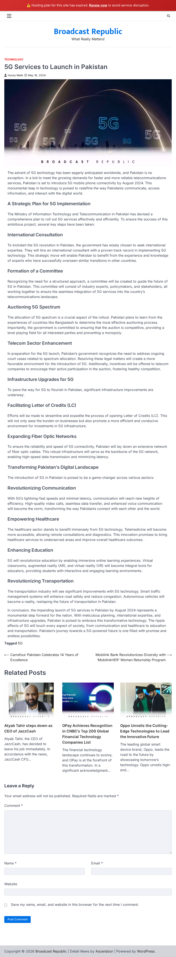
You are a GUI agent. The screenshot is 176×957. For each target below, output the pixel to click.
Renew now (98, 5)
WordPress (146, 951)
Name (10, 863)
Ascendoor (104, 951)
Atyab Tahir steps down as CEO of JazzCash (28, 728)
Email (97, 863)
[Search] (168, 16)
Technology (13, 59)
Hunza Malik (15, 75)
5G (20, 643)
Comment (13, 805)
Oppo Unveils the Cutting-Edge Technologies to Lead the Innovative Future (144, 731)
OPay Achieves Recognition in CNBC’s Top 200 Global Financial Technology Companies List (87, 733)
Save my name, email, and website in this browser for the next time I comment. (75, 904)
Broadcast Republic (88, 31)
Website (10, 884)
